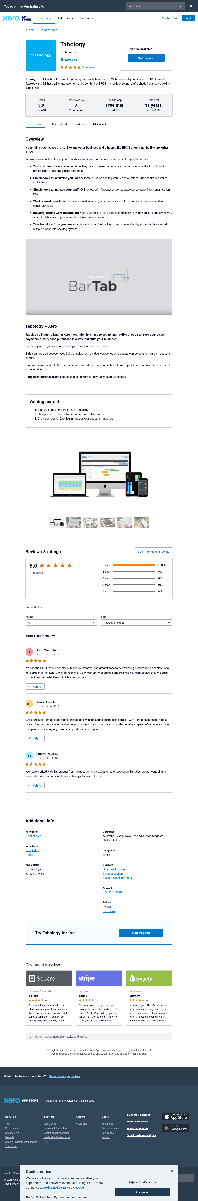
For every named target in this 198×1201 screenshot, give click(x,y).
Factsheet (107, 1123)
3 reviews (88, 67)
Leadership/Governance (56, 1137)
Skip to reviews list (48, 568)
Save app (71, 60)
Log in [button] (188, 18)
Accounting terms (137, 1128)
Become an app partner (64, 1076)
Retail (29, 854)
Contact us (11, 1146)
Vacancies (82, 1123)
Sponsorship (12, 1133)
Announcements (111, 1128)
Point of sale (33, 836)
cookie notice (52, 1187)
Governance (12, 1128)
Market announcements (56, 1133)
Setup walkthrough (114, 869)
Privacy (17, 1173)
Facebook (109, 911)
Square (33, 995)
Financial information (55, 1128)
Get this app (146, 58)
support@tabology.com (117, 877)
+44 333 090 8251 (114, 892)
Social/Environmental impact (21, 1142)
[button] (99, 277)
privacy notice (73, 1187)
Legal (7, 1173)
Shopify (134, 995)
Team (8, 1123)
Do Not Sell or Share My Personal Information (56, 1197)
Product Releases (137, 1121)
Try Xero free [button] (169, 18)
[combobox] (103, 1036)
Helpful (37, 686)
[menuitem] (44, 18)
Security (9, 1137)
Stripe (83, 995)
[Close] (191, 6)
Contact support (113, 873)
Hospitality (32, 850)
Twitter (107, 906)
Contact (106, 1137)
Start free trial (140, 933)
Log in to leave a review (153, 551)
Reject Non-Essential (142, 1182)
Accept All (142, 1192)
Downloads (108, 1133)
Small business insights (141, 1135)
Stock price (49, 1123)
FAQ (45, 1142)
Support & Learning (139, 1114)
